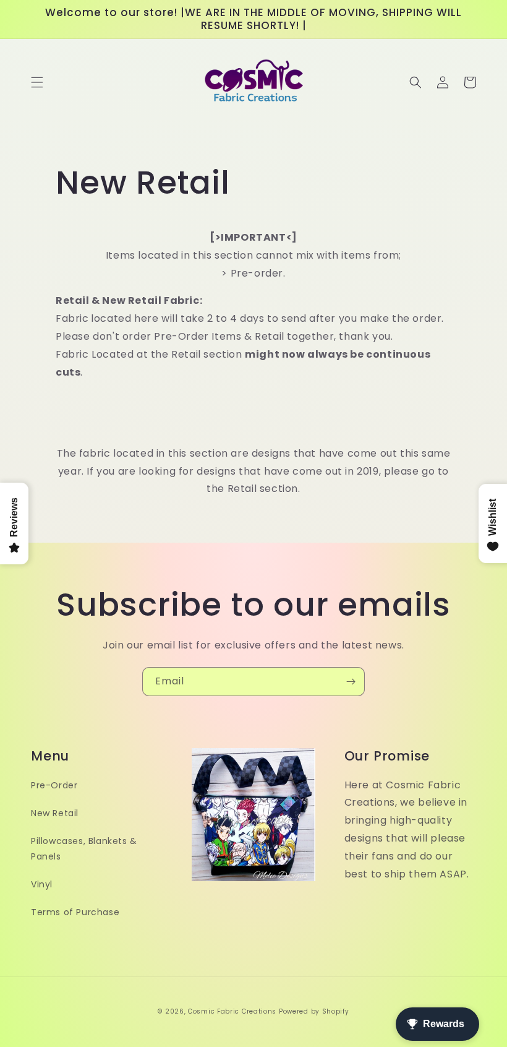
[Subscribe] (350, 681)
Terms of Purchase (75, 912)
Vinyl (42, 884)
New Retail (55, 813)
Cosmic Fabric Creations (232, 1011)
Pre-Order (54, 785)
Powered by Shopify (314, 1011)
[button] (37, 82)
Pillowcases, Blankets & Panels (84, 849)
